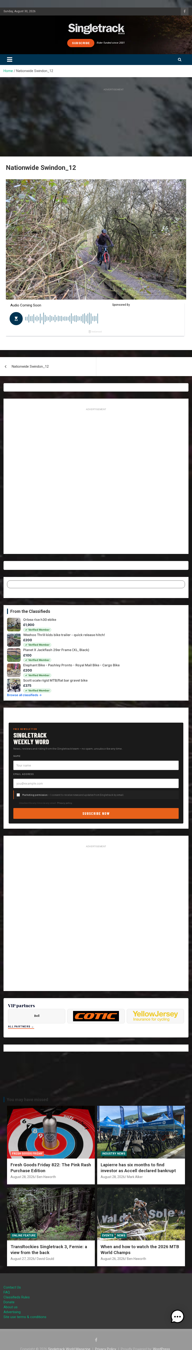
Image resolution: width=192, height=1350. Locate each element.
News (121, 1235)
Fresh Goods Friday (27, 1153)
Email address (23, 774)
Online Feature (24, 1235)
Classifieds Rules (17, 1297)
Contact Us (12, 1287)
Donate (9, 1302)
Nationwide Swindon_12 (30, 366)
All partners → (21, 1026)
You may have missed (27, 1099)
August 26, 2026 (113, 1259)
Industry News (113, 1153)
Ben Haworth (46, 1177)
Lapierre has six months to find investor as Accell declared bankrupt (138, 1167)
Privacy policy (64, 802)
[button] (177, 1316)
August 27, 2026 (23, 1259)
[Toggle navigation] (10, 59)
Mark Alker (135, 1177)
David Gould (45, 1259)
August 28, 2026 (23, 1177)
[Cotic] (96, 1016)
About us (11, 1307)
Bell (36, 1016)
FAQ (7, 1292)
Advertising (12, 1312)
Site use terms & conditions (25, 1317)
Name (17, 756)
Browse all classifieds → (24, 695)
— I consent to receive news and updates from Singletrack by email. (73, 794)
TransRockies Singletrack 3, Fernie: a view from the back (49, 1249)
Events (107, 1235)
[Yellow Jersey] (155, 1016)
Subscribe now (96, 813)
